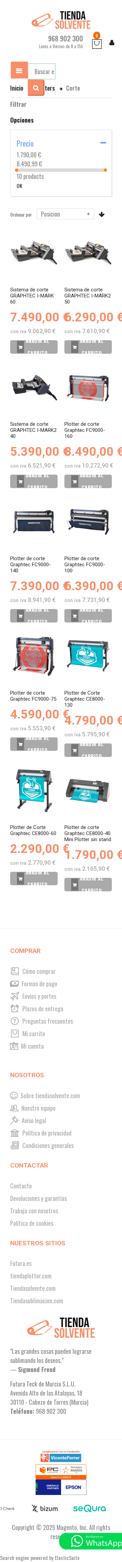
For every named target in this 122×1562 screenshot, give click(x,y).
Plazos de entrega (42, 1008)
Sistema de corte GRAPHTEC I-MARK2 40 (33, 430)
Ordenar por (21, 214)
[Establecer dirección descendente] (102, 214)
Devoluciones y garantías (38, 1198)
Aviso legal (33, 1120)
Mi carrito (33, 1033)
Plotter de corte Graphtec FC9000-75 (33, 696)
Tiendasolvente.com (33, 1288)
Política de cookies (31, 1223)
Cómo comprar (38, 971)
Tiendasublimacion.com (36, 1300)
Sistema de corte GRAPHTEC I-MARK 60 (32, 296)
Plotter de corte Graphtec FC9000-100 (84, 564)
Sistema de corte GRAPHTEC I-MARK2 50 (87, 296)
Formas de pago (38, 983)
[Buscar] (36, 87)
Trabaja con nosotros (34, 1210)
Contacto (21, 1185)
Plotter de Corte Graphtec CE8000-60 (33, 830)
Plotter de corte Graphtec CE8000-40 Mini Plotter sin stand (87, 833)
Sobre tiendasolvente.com (49, 1095)
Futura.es (21, 1263)
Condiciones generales (47, 1145)
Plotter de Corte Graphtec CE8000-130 (84, 699)
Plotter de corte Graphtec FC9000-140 (30, 564)
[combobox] (41, 71)
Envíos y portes (38, 996)
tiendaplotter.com (31, 1275)
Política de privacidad (46, 1132)
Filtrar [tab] (18, 104)
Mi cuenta (32, 1046)
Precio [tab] (25, 143)
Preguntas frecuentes (47, 1021)
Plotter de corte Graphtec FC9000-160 (84, 430)
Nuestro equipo (38, 1108)
